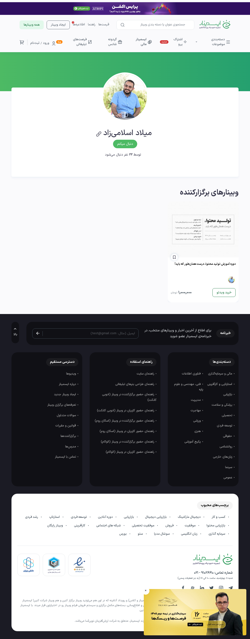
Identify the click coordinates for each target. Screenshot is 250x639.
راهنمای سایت (146, 373)
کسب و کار (219, 517)
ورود (46, 43)
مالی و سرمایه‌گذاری (220, 373)
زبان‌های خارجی (223, 456)
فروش (169, 525)
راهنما (91, 24)
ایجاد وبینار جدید (65, 394)
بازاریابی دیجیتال (156, 517)
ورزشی (197, 420)
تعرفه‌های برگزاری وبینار (62, 405)
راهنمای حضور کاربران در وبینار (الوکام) (130, 452)
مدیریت (196, 400)
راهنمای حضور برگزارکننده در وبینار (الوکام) (128, 441)
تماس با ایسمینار (66, 456)
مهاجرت (196, 410)
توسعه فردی (225, 425)
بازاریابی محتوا (216, 525)
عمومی (228, 477)
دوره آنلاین (106, 517)
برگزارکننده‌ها (69, 436)
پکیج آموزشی (193, 441)
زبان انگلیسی (189, 533)
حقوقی (228, 436)
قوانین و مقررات (66, 425)
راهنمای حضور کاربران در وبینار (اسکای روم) (127, 431)
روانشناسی (226, 446)
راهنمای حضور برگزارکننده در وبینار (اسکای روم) (125, 420)
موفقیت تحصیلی (143, 525)
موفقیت (190, 525)
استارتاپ (55, 517)
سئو (141, 533)
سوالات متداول (67, 415)
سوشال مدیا (162, 533)
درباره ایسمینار (68, 384)
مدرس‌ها (71, 446)
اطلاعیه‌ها (79, 24)
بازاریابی (228, 394)
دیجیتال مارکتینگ (189, 517)
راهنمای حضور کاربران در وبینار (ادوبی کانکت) (126, 410)
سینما (229, 467)
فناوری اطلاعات (192, 373)
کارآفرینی (80, 525)
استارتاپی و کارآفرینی (220, 384)
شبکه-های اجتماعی (109, 525)
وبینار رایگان (55, 525)
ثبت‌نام (35, 43)
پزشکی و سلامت (222, 405)
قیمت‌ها (103, 24)
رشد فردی (32, 517)
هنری (198, 431)
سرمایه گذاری (217, 533)
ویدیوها (71, 373)
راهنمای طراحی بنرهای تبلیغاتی (135, 384)
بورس (123, 533)
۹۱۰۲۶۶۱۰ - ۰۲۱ (204, 572)
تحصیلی (227, 415)
